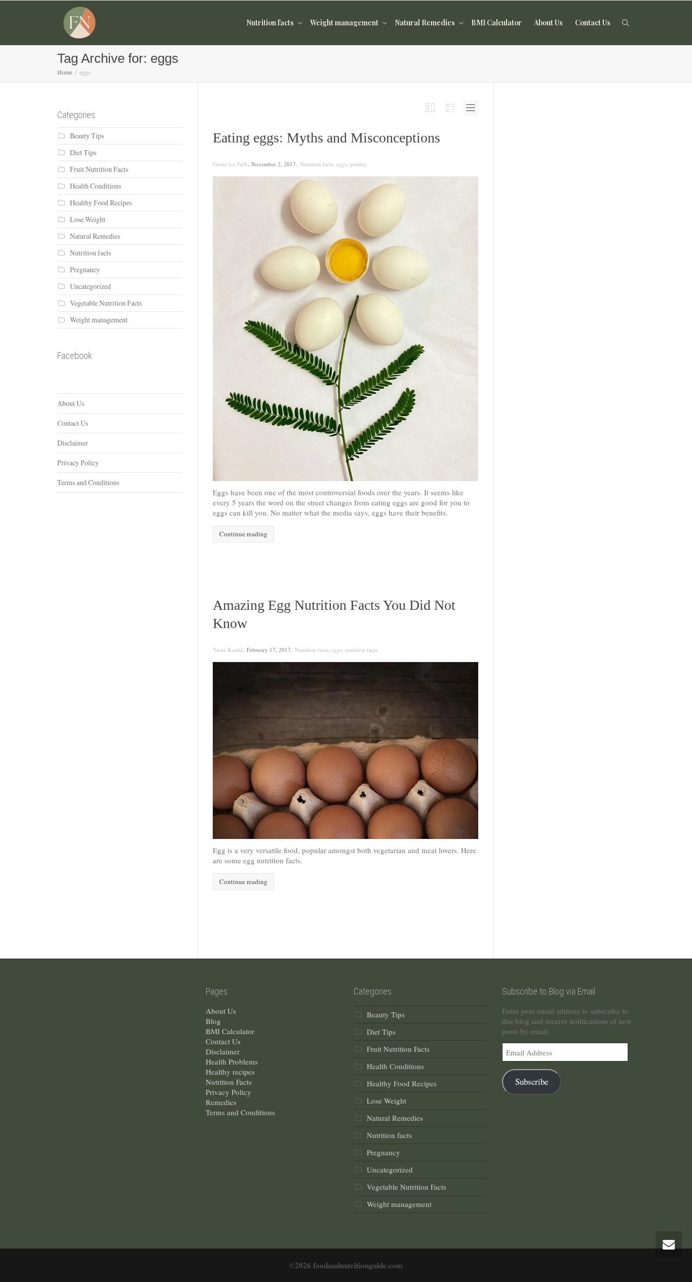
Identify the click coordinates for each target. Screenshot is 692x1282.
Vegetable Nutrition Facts (106, 303)
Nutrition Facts (229, 1082)
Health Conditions (95, 186)
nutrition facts (361, 649)
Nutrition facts (270, 22)
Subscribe (531, 1081)
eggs (341, 164)
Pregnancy (85, 269)
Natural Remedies (425, 22)
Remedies (221, 1102)
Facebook (74, 355)
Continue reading (243, 533)
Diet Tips (83, 152)
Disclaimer (72, 443)
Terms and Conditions (88, 482)
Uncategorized (90, 286)
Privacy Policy (78, 462)
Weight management (345, 22)
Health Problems (232, 1061)
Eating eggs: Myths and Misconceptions (326, 137)
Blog (213, 1021)
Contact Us (592, 22)
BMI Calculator (496, 22)
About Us (548, 22)
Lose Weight (87, 219)
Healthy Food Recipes (101, 202)
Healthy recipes (230, 1072)
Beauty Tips (87, 135)
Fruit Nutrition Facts (99, 169)
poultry (358, 164)
